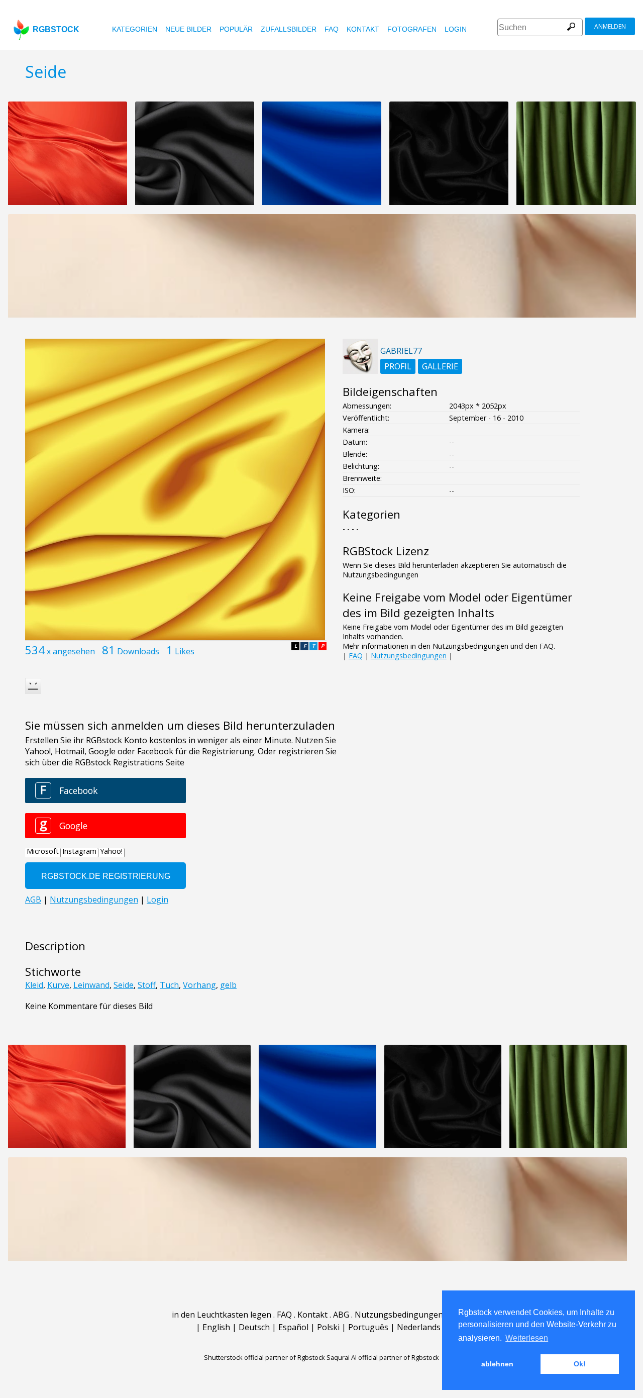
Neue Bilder (188, 29)
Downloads (138, 651)
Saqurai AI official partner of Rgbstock (383, 1357)
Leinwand (91, 984)
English (216, 1327)
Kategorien (134, 29)
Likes (184, 651)
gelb (228, 984)
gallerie (440, 366)
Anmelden (610, 26)
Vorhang (199, 984)
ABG (341, 1314)
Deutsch (254, 1327)
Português (368, 1327)
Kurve (58, 984)
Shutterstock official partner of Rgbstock (264, 1357)
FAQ (332, 29)
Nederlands (419, 1327)
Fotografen (412, 29)
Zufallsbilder (288, 29)
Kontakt (363, 29)
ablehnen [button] (497, 1364)
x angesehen (71, 651)
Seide (124, 984)
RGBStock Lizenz (386, 551)
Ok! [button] (580, 1364)
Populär (236, 29)
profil (397, 366)
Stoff (147, 984)
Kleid (34, 984)
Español (293, 1327)
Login (456, 29)
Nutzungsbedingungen (409, 655)
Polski (328, 1327)
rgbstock (56, 29)
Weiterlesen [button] (526, 1338)
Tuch (169, 984)
